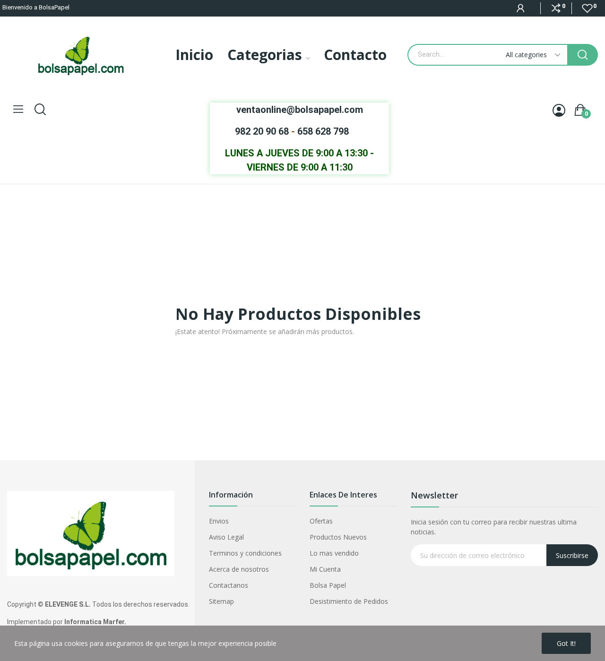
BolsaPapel (54, 7)
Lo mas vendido (334, 553)
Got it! (566, 643)
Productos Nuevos (338, 536)
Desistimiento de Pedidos (349, 601)
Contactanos (228, 585)
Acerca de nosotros (239, 569)
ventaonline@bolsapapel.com (299, 109)
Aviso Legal (226, 536)
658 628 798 (323, 131)
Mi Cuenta (325, 569)
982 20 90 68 (262, 131)
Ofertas (321, 520)
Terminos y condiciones (245, 553)
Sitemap (221, 601)
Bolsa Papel (328, 585)
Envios (219, 520)
